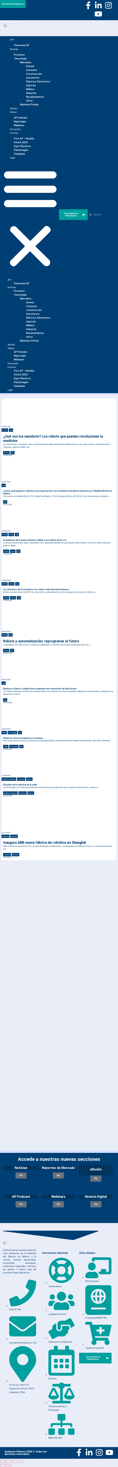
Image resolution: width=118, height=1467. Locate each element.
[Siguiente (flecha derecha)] (8, 1465)
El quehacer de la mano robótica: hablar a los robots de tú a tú (34, 540)
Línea (11, 534)
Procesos (19, 54)
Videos (13, 112)
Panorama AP (21, 45)
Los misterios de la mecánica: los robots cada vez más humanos (36, 589)
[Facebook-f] (88, 5)
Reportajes (20, 121)
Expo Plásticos (22, 146)
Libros (11, 584)
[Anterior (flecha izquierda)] (2, 1465)
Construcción (34, 73)
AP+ (12, 39)
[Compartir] (14, 1461)
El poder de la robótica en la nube (20, 784)
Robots (29, 779)
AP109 (4, 534)
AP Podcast (20, 117)
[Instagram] (108, 5)
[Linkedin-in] (98, 5)
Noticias (14, 49)
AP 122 (4, 430)
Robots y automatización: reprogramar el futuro (41, 641)
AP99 (4, 733)
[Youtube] (98, 14)
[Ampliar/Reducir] (2, 1461)
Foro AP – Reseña (24, 138)
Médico (30, 89)
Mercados (25, 62)
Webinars (19, 359)
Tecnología (20, 58)
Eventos (14, 133)
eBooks (11, 344)
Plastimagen (21, 150)
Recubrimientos (35, 96)
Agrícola (31, 85)
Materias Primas (29, 104)
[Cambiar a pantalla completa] (8, 1461)
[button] (30, 217)
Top (11, 430)
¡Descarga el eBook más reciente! (32, 873)
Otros (29, 100)
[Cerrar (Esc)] (20, 1461)
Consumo (31, 70)
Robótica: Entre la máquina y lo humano (23, 738)
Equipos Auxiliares (8, 779)
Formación (13, 363)
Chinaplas (19, 153)
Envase (30, 66)
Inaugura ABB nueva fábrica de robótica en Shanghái (44, 843)
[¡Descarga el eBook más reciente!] (6, 867)
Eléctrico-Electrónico (38, 81)
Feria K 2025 (21, 142)
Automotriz (32, 77)
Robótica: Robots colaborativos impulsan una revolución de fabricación (40, 688)
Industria (31, 93)
